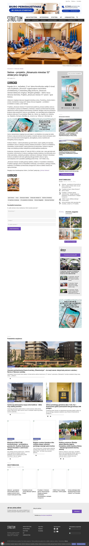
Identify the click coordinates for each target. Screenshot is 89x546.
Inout (17, 197)
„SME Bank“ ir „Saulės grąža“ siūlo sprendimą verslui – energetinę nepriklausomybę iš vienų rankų (68, 134)
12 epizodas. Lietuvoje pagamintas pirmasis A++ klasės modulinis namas (73, 278)
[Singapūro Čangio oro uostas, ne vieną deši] (64, 222)
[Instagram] (54, 532)
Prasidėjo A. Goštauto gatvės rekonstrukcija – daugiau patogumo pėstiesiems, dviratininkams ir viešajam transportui (71, 195)
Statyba (25, 530)
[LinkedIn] (57, 529)
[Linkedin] (11, 83)
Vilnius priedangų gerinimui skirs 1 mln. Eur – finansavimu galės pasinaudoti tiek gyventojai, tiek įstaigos (63, 406)
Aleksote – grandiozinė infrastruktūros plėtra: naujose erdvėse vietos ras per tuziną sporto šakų (71, 186)
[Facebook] (8, 83)
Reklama (40, 528)
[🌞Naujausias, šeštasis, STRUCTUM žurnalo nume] (76, 233)
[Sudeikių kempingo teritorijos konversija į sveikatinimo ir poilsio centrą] (70, 144)
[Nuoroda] (15, 19)
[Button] (74, 105)
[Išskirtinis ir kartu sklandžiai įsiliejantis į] (76, 222)
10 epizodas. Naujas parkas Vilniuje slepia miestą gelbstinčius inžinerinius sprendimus (74, 291)
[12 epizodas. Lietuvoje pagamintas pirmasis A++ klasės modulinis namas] (63, 278)
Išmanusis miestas (24, 197)
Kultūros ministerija (47, 197)
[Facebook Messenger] (13, 83)
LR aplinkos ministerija (13, 200)
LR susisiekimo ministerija (27, 200)
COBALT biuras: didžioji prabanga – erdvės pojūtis (70, 199)
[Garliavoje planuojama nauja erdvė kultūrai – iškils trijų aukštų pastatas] (25, 392)
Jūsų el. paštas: (37, 508)
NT (23, 533)
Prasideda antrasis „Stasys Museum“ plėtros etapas (71, 190)
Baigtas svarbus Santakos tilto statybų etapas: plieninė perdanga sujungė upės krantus (44, 444)
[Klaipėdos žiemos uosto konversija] (70, 163)
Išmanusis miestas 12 (35, 197)
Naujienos (49, 401)
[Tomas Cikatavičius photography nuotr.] (13, 184)
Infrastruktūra (37, 438)
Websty (66, 541)
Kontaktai (40, 530)
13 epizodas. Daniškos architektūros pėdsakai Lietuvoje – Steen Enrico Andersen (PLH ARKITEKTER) (69, 272)
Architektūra (10, 401)
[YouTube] (57, 531)
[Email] (16, 83)
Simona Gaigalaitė (38, 200)
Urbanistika (26, 535)
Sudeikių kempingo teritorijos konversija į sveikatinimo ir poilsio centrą (68, 153)
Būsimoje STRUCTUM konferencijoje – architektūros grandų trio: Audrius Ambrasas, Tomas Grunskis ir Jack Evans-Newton (18, 446)
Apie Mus (40, 526)
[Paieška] (77, 17)
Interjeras (26, 528)
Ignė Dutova (11, 197)
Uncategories (11, 366)
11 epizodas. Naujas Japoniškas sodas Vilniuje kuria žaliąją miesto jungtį (73, 285)
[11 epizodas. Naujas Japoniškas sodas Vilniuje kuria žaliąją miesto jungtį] (63, 285)
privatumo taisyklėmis (46, 515)
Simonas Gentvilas (49, 200)
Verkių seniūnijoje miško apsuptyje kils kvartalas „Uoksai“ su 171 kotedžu (71, 203)
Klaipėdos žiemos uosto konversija (69, 171)
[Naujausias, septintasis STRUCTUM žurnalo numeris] (64, 233)
